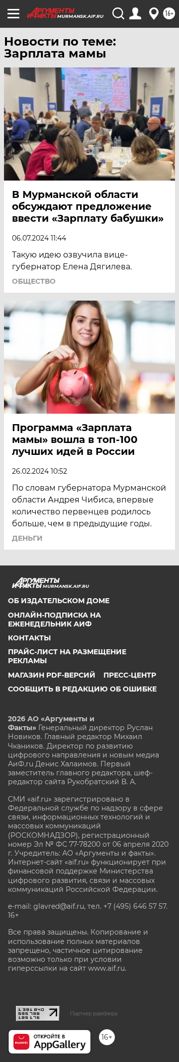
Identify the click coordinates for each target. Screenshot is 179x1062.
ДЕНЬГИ (27, 538)
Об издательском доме (58, 600)
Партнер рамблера (93, 1013)
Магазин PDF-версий (51, 675)
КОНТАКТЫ (29, 637)
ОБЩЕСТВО (34, 281)
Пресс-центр (129, 675)
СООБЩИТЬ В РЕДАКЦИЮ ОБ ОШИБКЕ (82, 689)
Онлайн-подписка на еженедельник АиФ (54, 619)
